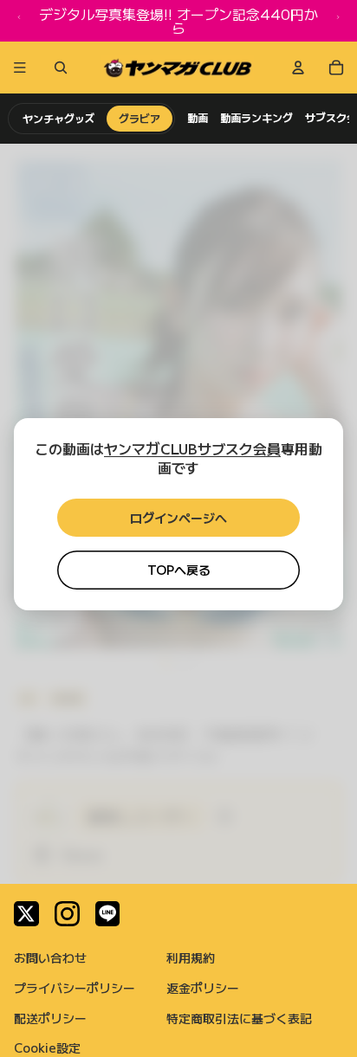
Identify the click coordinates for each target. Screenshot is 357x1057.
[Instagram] (67, 913)
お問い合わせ (50, 957)
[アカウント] (298, 67)
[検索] (57, 67)
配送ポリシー (50, 1018)
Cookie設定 (47, 1047)
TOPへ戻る (179, 569)
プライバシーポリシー (74, 987)
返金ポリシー (202, 987)
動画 (197, 118)
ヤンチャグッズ (58, 118)
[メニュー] (20, 67)
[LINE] (107, 913)
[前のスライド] (19, 21)
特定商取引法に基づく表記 (239, 1018)
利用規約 (190, 957)
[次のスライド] (338, 21)
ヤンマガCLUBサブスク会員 (192, 448)
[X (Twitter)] (26, 913)
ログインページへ (178, 517)
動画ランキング (256, 118)
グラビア (139, 118)
